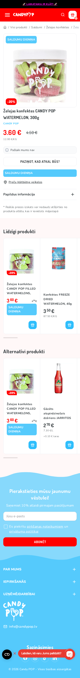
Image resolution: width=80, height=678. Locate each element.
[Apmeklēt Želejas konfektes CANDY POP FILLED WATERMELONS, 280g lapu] (22, 258)
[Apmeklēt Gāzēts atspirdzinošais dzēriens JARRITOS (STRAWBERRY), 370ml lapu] (58, 378)
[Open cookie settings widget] (7, 654)
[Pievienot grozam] (33, 325)
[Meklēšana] (63, 15)
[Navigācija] (7, 15)
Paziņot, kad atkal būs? (40, 161)
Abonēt (40, 542)
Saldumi (36, 27)
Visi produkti (18, 27)
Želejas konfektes (57, 27)
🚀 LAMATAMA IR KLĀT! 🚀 (40, 4)
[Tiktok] (45, 658)
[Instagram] (35, 658)
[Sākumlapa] (24, 14)
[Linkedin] (55, 658)
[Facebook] (25, 658)
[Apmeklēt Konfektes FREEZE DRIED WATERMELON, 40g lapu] (58, 258)
